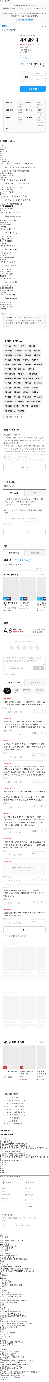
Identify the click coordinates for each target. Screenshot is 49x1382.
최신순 (7, 691)
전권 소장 (32, 88)
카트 (1, 155)
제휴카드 (4, 1191)
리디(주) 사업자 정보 (8, 1215)
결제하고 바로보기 (6, 1300)
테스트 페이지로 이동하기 (24, 20)
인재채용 (27, 1206)
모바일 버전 (4, 1379)
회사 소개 (27, 1203)
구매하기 (10, 1344)
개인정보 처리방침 (12, 1217)
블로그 (18, 565)
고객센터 (8, 1182)
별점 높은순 (27, 691)
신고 (15, 712)
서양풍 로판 (31, 35)
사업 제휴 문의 (28, 1195)
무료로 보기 (4, 1285)
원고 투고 (27, 1191)
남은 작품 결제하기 (6, 1259)
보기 (1, 1334)
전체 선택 (3, 147)
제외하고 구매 (5, 1171)
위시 (1, 153)
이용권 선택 (4, 1283)
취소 (1, 1166)
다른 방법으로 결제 (7, 1248)
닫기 (5, 1334)
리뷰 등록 (38, 668)
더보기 (43, 574)
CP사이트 (5, 1198)
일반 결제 (13, 1302)
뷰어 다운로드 (6, 1195)
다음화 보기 (4, 1355)
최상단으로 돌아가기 (12, 1177)
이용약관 (4, 1217)
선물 (1, 157)
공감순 (16, 691)
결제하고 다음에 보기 (20, 1300)
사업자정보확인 (32, 1217)
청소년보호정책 (22, 1217)
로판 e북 (22, 35)
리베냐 (21, 47)
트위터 (11, 565)
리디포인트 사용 (6, 1298)
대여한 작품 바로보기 (21, 1259)
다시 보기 (12, 1355)
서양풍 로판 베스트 (10, 1094)
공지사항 (31, 1182)
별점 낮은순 (40, 691)
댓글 (34, 710)
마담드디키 (23, 50)
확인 (1, 1273)
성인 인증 (3, 1163)
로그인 (43, 26)
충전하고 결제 (5, 1302)
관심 (24, 57)
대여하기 (3, 1344)
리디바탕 (4, 1201)
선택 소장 (3, 159)
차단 (20, 712)
